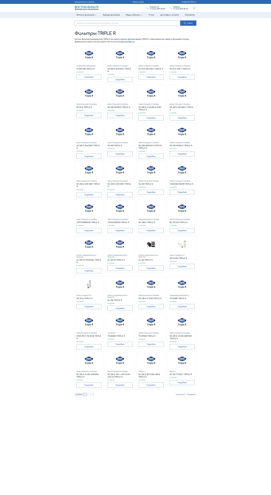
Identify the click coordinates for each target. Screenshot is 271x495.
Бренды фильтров (111, 15)
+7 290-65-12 (180, 9)
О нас (151, 15)
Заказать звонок (138, 2)
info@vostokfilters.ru (126, 42)
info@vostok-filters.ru (189, 2)
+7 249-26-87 (157, 9)
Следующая (191, 394)
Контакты (190, 15)
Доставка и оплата (169, 15)
